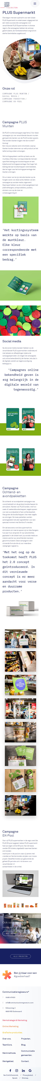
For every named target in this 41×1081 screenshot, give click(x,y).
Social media (9, 96)
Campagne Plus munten (14, 94)
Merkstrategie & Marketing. (14, 1020)
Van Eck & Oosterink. (11, 1075)
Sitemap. (25, 1078)
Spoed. (15, 1078)
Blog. (23, 1045)
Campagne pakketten (13, 99)
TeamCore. (7, 1045)
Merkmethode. (9, 1053)
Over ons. (6, 1039)
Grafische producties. (12, 1032)
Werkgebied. (8, 1061)
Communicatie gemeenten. (28, 1053)
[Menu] (35, 3)
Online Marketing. (10, 1026)
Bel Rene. (11, 933)
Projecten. (26, 1039)
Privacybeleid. (28, 1075)
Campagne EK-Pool (12, 101)
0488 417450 (10, 997)
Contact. (25, 1061)
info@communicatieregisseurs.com (20, 1003)
